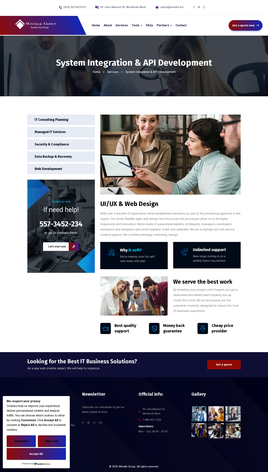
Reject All (52, 441)
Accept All (36, 454)
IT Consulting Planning (51, 120)
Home (96, 72)
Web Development (48, 169)
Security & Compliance (52, 144)
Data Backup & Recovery (53, 156)
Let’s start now (57, 246)
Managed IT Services (50, 132)
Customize (21, 441)
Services (113, 72)
